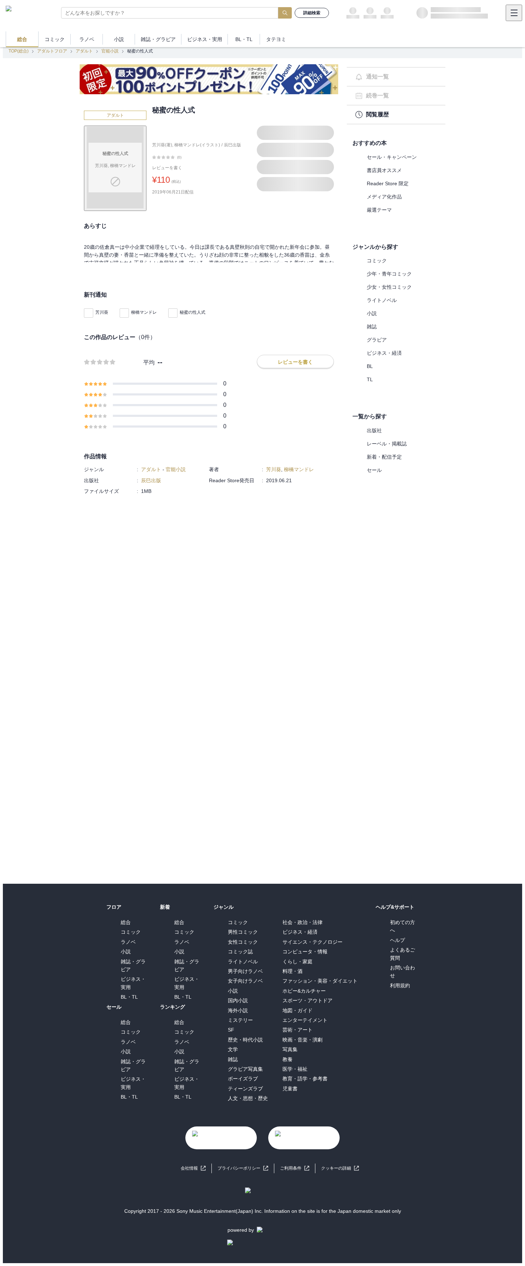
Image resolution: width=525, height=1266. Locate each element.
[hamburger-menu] (514, 13)
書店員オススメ (384, 170)
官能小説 (110, 51)
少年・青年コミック (389, 274)
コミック (377, 260)
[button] (340, 1168)
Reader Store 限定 (388, 183)
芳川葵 (101, 312)
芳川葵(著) (162, 144)
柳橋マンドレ (144, 312)
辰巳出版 (232, 144)
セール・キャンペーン (392, 157)
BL (370, 366)
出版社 (374, 430)
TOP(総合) (19, 51)
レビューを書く (167, 168)
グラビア (377, 340)
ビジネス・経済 (384, 353)
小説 (372, 313)
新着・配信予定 (384, 457)
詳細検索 (311, 12)
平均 (149, 362)
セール (374, 470)
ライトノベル (382, 300)
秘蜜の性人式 (192, 312)
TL (370, 379)
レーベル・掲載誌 (387, 444)
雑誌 (372, 326)
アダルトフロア (52, 51)
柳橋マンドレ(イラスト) (197, 144)
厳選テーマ (379, 210)
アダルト (84, 51)
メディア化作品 (384, 197)
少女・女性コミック (389, 287)
